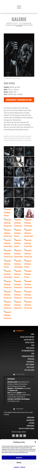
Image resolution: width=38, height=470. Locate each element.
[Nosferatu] (19, 274)
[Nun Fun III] (9, 223)
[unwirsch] (19, 213)
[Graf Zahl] (9, 233)
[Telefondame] (29, 274)
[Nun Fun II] (19, 223)
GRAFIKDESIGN (30, 420)
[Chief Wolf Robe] (29, 305)
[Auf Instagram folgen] (17, 435)
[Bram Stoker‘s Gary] (19, 264)
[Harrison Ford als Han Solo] (29, 182)
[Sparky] (19, 172)
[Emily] (29, 151)
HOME (32, 334)
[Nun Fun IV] (29, 213)
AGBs (32, 353)
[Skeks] (9, 182)
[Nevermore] (9, 192)
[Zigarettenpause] (29, 203)
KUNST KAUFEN (30, 348)
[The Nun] (29, 254)
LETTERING (31, 423)
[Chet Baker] (9, 295)
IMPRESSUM (22, 467)
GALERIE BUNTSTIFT (29, 340)
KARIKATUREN (30, 417)
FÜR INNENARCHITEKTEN (28, 351)
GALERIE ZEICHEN (29, 342)
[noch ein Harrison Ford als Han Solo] (19, 182)
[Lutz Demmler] (9, 162)
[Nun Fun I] (29, 223)
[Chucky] (9, 264)
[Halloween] (9, 203)
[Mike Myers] (9, 244)
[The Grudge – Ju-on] (9, 254)
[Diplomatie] (29, 162)
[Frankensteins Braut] (9, 151)
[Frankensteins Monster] (19, 233)
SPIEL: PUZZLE (30, 367)
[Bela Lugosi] (9, 274)
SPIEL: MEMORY (30, 364)
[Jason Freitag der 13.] (29, 233)
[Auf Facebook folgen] (13, 435)
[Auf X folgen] (20, 435)
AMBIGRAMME (30, 426)
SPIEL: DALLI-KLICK (29, 370)
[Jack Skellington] (19, 192)
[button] (35, 442)
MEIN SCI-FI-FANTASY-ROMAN (26, 428)
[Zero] (29, 172)
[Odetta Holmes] (29, 192)
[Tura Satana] (19, 162)
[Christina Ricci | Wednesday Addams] (19, 295)
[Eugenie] (19, 203)
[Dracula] (29, 264)
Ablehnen (19, 462)
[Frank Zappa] (9, 305)
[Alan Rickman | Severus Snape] (9, 316)
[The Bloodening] (29, 244)
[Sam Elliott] (29, 285)
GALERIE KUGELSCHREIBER (27, 337)
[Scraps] (9, 172)
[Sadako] (19, 244)
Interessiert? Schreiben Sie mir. (19, 99)
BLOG (32, 345)
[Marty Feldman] (19, 305)
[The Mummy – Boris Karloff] (19, 254)
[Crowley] (9, 285)
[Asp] (29, 295)
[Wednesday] (19, 151)
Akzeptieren (19, 458)
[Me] (9, 213)
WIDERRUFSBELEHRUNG (28, 356)
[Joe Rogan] (19, 285)
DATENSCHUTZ (16, 467)
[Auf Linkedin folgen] (24, 435)
